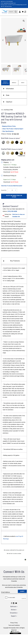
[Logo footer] (15, 632)
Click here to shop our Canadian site (18, 215)
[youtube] (16, 603)
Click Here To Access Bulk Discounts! (11, 185)
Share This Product (8, 128)
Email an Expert (19, 128)
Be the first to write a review (14, 553)
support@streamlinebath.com (10, 3)
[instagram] (13, 603)
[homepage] (4, 11)
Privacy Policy (14, 622)
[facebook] (11, 603)
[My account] (20, 12)
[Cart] (22, 12)
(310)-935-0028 (12, 211)
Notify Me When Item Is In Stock (14, 196)
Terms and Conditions (14, 625)
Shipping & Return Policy (9, 126)
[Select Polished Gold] (21, 142)
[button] (25, 40)
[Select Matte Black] (16, 142)
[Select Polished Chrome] (3, 142)
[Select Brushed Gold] (12, 142)
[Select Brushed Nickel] (7, 142)
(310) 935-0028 (9, 1)
